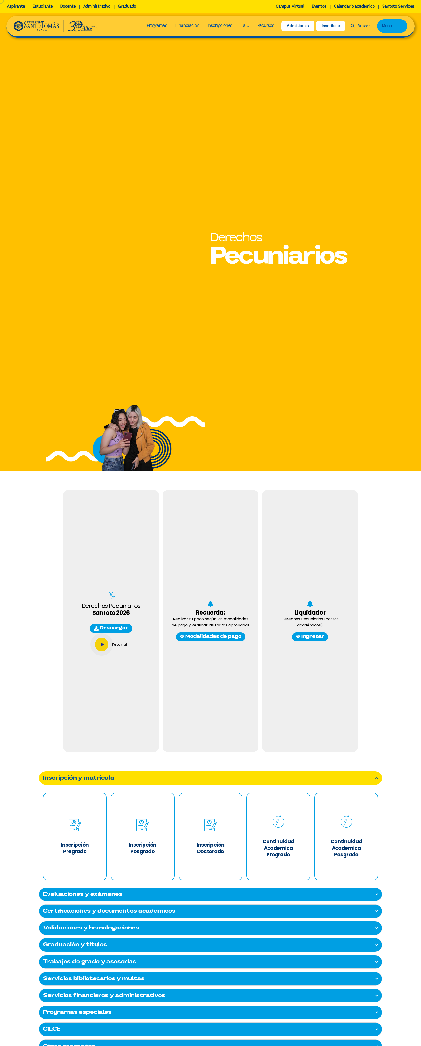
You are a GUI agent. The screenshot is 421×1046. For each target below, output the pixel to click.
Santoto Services (398, 6)
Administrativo (96, 6)
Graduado (127, 6)
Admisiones (298, 26)
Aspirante (16, 6)
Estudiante (43, 6)
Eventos (319, 6)
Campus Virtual (290, 6)
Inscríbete (331, 26)
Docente (68, 6)
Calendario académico (354, 6)
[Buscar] (360, 26)
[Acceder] (101, 644)
